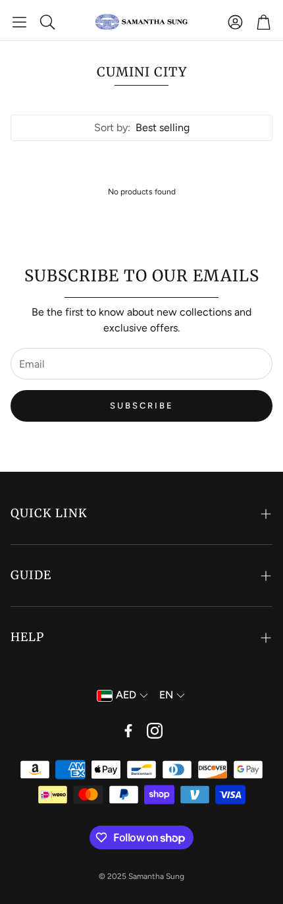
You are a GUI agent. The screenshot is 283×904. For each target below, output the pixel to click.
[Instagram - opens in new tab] (155, 731)
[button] (19, 22)
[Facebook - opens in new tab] (128, 731)
